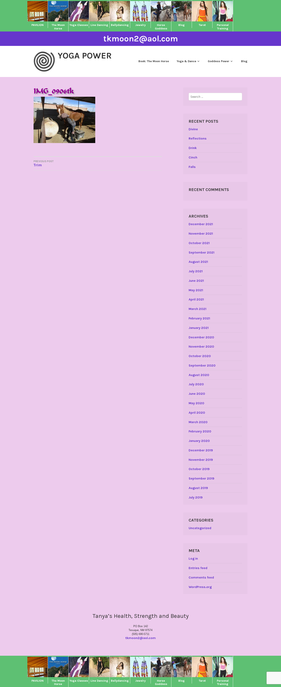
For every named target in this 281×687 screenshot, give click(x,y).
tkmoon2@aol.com (140, 38)
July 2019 (196, 497)
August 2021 (198, 262)
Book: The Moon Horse (153, 61)
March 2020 (198, 422)
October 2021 (199, 243)
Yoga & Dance (186, 61)
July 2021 (196, 271)
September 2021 (201, 252)
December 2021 (201, 224)
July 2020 (196, 384)
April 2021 (196, 299)
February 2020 (200, 431)
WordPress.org (200, 587)
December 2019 (201, 450)
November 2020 (201, 346)
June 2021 (196, 281)
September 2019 (201, 478)
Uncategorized (200, 528)
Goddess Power (218, 61)
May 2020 (196, 403)
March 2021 (197, 309)
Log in (193, 558)
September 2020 (202, 365)
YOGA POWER (85, 55)
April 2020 (197, 413)
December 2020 (201, 337)
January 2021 (199, 328)
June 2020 (197, 394)
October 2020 (200, 356)
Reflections (198, 138)
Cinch (193, 157)
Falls (192, 167)
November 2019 (201, 460)
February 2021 (199, 318)
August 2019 (198, 488)
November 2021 (201, 233)
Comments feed (201, 577)
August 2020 (199, 375)
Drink (193, 148)
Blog (244, 61)
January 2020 (199, 441)
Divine (193, 129)
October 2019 (199, 469)
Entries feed (198, 568)
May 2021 (196, 290)
